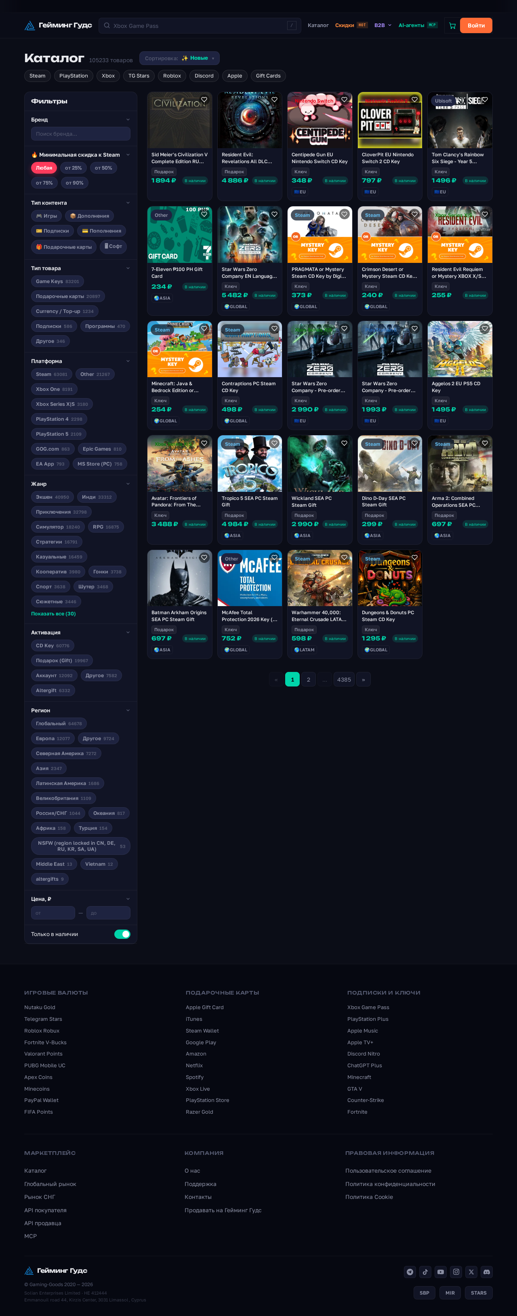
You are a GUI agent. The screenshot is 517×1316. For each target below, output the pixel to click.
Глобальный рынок (50, 1183)
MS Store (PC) (100, 464)
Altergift (53, 690)
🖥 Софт (113, 246)
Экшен (52, 497)
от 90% (75, 183)
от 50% (103, 168)
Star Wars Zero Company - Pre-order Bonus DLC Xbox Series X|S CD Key (318, 393)
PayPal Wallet (41, 1100)
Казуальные (59, 557)
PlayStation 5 (59, 434)
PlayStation (73, 75)
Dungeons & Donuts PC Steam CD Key (388, 615)
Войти (476, 25)
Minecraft (359, 1077)
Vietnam (99, 864)
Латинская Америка (67, 783)
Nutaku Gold (39, 1007)
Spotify (195, 1077)
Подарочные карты (68, 296)
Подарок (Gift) (62, 660)
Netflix (194, 1065)
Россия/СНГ (58, 813)
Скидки (350, 25)
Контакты (198, 1196)
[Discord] (487, 1272)
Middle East (54, 864)
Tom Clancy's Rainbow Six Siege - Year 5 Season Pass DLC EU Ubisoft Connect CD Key (459, 164)
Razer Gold (199, 1111)
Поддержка (200, 1183)
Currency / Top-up (65, 311)
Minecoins (37, 1088)
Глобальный (59, 723)
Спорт (50, 586)
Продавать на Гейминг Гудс (223, 1210)
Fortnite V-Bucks (45, 1042)
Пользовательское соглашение (388, 1170)
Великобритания (63, 798)
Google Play (201, 1042)
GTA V (354, 1088)
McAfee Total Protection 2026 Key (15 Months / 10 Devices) (250, 619)
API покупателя (45, 1210)
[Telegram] (410, 1272)
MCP (30, 1235)
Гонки (107, 572)
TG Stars (138, 75)
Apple (234, 75)
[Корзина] (452, 25)
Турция (93, 828)
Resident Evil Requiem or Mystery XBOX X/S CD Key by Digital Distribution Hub (457, 279)
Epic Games (102, 449)
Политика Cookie (369, 1196)
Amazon (196, 1053)
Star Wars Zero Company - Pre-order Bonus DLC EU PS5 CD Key (387, 393)
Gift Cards (268, 75)
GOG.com (53, 449)
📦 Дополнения (89, 216)
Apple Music (362, 1030)
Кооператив (58, 572)
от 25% (73, 168)
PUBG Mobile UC (44, 1065)
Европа (53, 738)
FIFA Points (38, 1111)
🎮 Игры (46, 216)
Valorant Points (43, 1053)
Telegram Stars (43, 1019)
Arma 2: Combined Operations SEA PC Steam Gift (453, 505)
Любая (44, 168)
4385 (344, 679)
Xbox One (54, 389)
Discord (204, 75)
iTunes (194, 1019)
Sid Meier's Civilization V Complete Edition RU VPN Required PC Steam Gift (179, 164)
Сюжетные (56, 601)
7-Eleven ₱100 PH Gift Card (177, 272)
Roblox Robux (41, 1030)
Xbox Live (198, 1088)
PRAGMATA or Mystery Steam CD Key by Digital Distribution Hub (320, 276)
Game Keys (57, 281)
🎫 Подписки (52, 231)
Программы (105, 326)
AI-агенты (417, 25)
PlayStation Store (207, 1100)
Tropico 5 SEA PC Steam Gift (250, 501)
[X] (471, 1272)
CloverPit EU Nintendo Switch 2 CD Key (388, 157)
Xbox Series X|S (62, 404)
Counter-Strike (365, 1100)
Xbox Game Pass (368, 1007)
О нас (192, 1170)
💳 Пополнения (101, 231)
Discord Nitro (363, 1053)
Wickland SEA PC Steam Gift (312, 501)
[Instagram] (456, 1272)
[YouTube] (441, 1272)
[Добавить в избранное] (204, 99)
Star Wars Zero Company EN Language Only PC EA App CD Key (248, 276)
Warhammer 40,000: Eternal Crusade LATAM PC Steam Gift (319, 619)
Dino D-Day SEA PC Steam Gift (384, 501)
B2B (379, 25)
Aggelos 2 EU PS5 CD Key (456, 386)
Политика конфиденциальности (390, 1183)
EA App (50, 464)
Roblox (172, 75)
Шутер (93, 586)
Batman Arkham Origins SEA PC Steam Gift (178, 615)
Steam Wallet (202, 1030)
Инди (97, 497)
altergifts (50, 879)
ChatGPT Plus (364, 1065)
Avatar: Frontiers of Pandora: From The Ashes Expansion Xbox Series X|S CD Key (177, 508)
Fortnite (357, 1111)
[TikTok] (425, 1272)
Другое (50, 341)
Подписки (54, 326)
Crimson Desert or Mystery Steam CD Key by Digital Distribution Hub (388, 279)
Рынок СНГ (39, 1196)
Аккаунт (54, 675)
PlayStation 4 (59, 419)
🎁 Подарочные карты (64, 247)
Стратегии (57, 542)
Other (95, 374)
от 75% (44, 183)
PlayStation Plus (368, 1019)
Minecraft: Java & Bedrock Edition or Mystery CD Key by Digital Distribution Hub (178, 393)
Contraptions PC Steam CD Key (249, 386)
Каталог (318, 25)
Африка (51, 828)
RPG (106, 527)
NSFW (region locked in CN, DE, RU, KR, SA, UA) (82, 846)
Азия (49, 768)
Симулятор (58, 527)
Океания (109, 813)
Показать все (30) (53, 614)
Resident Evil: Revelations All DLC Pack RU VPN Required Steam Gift (248, 164)
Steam (37, 75)
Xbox (108, 75)
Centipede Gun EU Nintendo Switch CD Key (320, 157)
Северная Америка (66, 753)
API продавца (42, 1222)
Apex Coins (38, 1077)
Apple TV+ (360, 1042)
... (324, 679)
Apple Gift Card (205, 1007)
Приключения (61, 512)
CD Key (52, 645)
